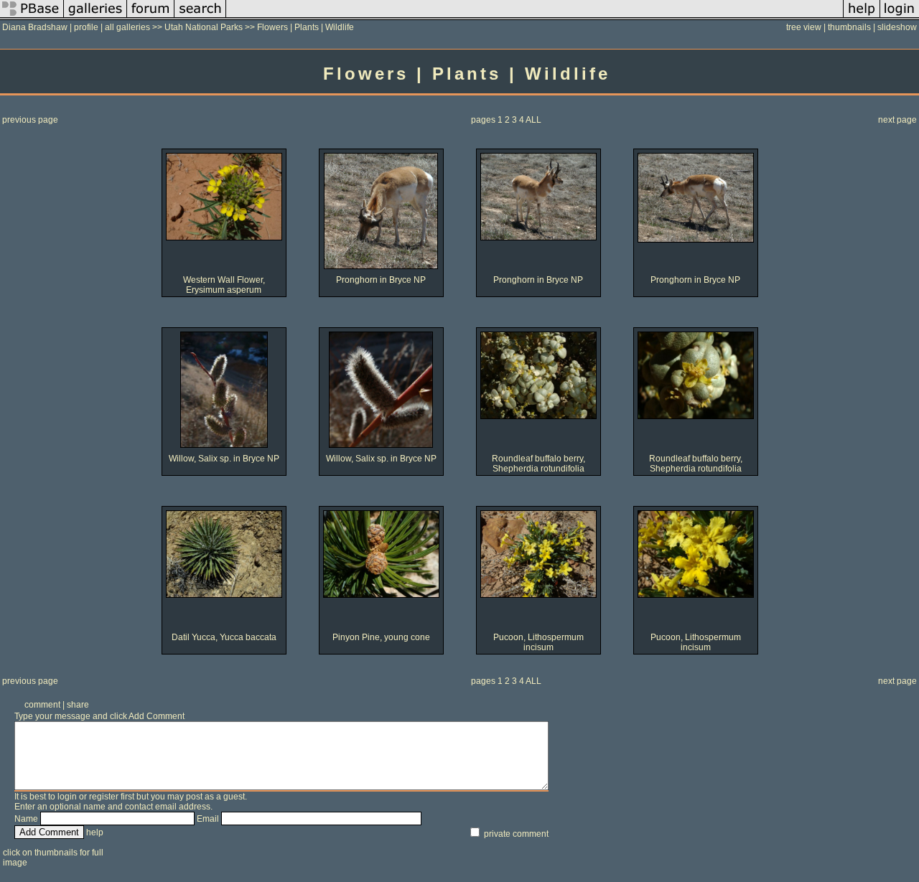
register (103, 797)
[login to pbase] (899, 17)
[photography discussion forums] (150, 17)
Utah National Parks (203, 27)
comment (42, 705)
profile (86, 27)
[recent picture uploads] (95, 17)
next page (897, 120)
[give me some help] (861, 17)
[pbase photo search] (200, 17)
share (78, 705)
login (67, 797)
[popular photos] (534, 17)
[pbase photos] (32, 17)
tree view (803, 27)
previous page (30, 120)
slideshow (897, 27)
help (94, 832)
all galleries (127, 27)
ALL (533, 120)
